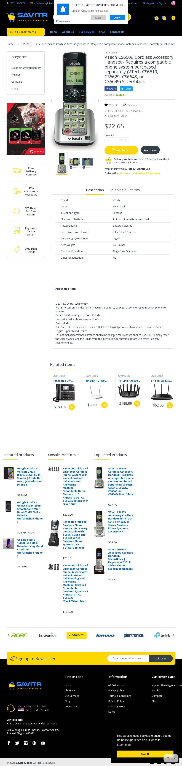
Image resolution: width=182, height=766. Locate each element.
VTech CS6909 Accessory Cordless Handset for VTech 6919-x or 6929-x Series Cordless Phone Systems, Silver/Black (120, 522)
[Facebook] (9, 744)
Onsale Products (62, 454)
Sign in (162, 3)
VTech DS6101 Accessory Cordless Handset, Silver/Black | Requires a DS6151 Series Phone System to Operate (120, 559)
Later (98, 17)
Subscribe (160, 658)
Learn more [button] (124, 744)
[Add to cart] (72, 407)
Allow (117, 17)
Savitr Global (111, 52)
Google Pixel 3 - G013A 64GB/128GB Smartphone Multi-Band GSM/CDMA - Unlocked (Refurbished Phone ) (30, 512)
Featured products (18, 454)
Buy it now (150, 150)
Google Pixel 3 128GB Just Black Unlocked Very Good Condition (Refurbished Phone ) (30, 547)
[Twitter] (17, 744)
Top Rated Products (110, 454)
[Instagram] (26, 744)
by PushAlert (64, 21)
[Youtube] (43, 744)
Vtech (26, 44)
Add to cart (123, 150)
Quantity (109, 135)
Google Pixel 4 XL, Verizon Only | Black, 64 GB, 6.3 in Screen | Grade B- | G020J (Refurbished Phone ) (29, 476)
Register (150, 3)
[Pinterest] (34, 744)
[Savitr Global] (27, 17)
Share (14, 88)
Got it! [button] (145, 754)
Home (10, 44)
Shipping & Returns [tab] (125, 190)
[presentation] (170, 365)
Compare (16, 81)
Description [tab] (95, 190)
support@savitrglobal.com (26, 67)
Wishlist (15, 74)
